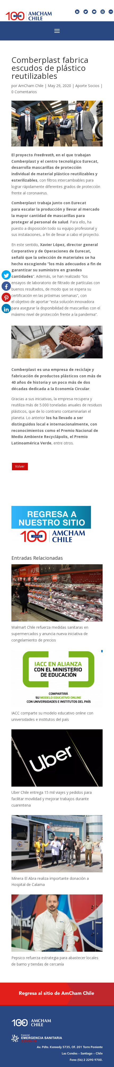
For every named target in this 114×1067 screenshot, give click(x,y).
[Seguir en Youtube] (94, 12)
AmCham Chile (30, 85)
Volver (20, 466)
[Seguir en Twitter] (86, 12)
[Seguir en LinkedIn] (77, 12)
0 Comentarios (24, 91)
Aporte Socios (87, 85)
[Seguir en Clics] (111, 12)
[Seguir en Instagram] (102, 12)
